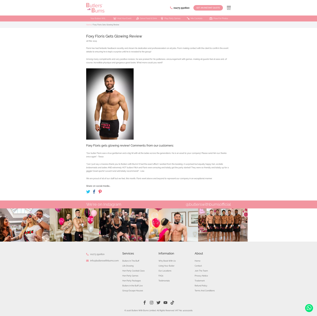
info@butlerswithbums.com (104, 260)
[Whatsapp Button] (309, 308)
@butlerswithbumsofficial (208, 204)
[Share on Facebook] (94, 192)
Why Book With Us (167, 261)
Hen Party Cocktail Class (133, 271)
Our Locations (164, 271)
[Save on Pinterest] (100, 192)
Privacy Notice (201, 276)
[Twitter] (158, 302)
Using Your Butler (166, 266)
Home (88, 25)
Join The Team (201, 271)
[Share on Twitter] (88, 192)
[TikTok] (172, 302)
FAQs (160, 276)
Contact (198, 266)
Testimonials (164, 281)
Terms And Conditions (205, 290)
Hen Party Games (130, 276)
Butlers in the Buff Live (132, 285)
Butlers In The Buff (130, 261)
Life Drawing (128, 266)
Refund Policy (201, 285)
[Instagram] (151, 302)
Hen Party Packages (131, 281)
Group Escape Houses (132, 290)
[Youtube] (165, 302)
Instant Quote (208, 8)
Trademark (200, 281)
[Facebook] (144, 302)
